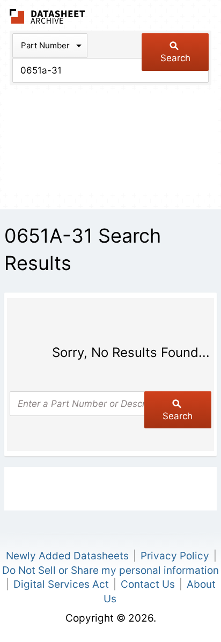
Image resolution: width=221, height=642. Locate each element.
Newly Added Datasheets (67, 556)
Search (175, 58)
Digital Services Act (61, 584)
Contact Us (148, 584)
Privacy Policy (175, 556)
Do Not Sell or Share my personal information (110, 570)
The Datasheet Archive (47, 16)
